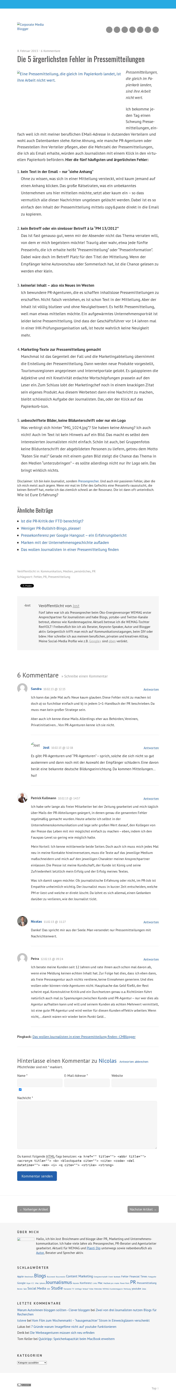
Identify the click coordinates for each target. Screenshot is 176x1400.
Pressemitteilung (59, 577)
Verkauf (85, 1289)
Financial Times (138, 1276)
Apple (20, 1276)
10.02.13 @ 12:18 (62, 748)
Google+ (140, 30)
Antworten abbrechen (133, 1061)
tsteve (21, 1320)
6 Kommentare (50, 51)
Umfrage (78, 1289)
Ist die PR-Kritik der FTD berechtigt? (52, 521)
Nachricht (25, 1098)
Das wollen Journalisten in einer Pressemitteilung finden (70, 549)
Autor (40, 1252)
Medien (68, 571)
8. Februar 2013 (27, 51)
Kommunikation (51, 571)
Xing (117, 30)
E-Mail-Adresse (76, 1075)
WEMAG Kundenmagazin (113, 1289)
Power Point (124, 1283)
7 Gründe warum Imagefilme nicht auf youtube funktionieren (73, 1327)
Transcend (67, 1289)
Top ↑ (155, 1388)
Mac (100, 1283)
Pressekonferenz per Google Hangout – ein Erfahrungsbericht (74, 535)
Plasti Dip (94, 1248)
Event (110, 1277)
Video (91, 1289)
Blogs (40, 1275)
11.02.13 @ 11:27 (55, 922)
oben (112, 641)
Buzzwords (60, 1277)
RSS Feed (109, 30)
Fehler (38, 577)
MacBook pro (108, 1283)
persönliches (82, 571)
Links (95, 1283)
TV (73, 1289)
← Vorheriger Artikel (33, 1209)
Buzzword (51, 1277)
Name (22, 1075)
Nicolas (36, 921)
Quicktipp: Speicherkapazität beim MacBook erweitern (76, 1339)
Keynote (76, 1283)
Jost (76, 605)
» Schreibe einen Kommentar (85, 676)
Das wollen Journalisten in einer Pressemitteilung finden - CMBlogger (83, 1036)
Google (21, 1283)
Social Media (37, 1288)
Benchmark (29, 1277)
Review (20, 1289)
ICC (32, 1283)
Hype (28, 1283)
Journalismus (59, 1282)
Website (117, 1075)
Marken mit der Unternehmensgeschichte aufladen (65, 542)
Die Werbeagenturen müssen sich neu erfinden (62, 1333)
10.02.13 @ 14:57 (69, 798)
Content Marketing (79, 1276)
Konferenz (86, 1283)
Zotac (144, 1289)
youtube (136, 1288)
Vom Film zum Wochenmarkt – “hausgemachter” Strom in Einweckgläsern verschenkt (91, 1320)
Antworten (151, 689)
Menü (88, 4)
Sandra (36, 689)
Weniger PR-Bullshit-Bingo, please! (51, 528)
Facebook (148, 30)
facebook (117, 1277)
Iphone (42, 1283)
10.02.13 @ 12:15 (54, 689)
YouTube (132, 30)
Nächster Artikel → (143, 1209)
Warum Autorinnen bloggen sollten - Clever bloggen (53, 1310)
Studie (57, 1288)
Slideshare (125, 30)
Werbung (127, 1289)
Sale (25, 1289)
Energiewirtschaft (101, 1277)
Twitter (155, 30)
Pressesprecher (88, 481)
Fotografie (152, 1277)
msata (116, 1283)
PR (94, 571)
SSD (48, 1289)
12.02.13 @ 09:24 (52, 959)
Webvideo (98, 1289)
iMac (37, 1283)
